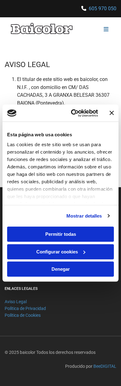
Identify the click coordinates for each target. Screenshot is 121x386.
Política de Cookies (23, 315)
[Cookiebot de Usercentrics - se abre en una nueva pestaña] (73, 113)
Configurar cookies (57, 251)
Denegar (61, 269)
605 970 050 (102, 8)
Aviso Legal (16, 301)
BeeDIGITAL (104, 366)
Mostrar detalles (84, 215)
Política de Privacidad (25, 308)
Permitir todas (60, 234)
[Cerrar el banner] (112, 113)
